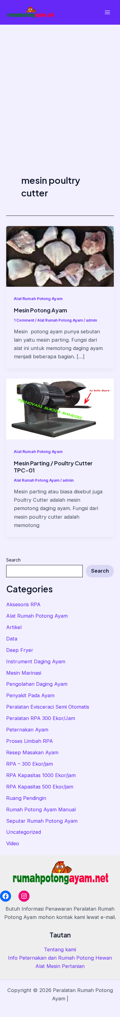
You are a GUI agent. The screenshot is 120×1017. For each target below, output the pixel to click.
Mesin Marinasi (23, 673)
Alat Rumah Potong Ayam (37, 616)
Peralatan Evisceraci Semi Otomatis (47, 707)
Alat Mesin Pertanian (60, 966)
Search (13, 559)
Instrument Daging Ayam (35, 661)
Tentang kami (60, 949)
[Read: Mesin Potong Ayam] (60, 256)
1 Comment (24, 320)
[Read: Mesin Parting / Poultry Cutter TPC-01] (60, 409)
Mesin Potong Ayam (40, 310)
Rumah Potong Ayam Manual (41, 809)
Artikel (14, 627)
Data (11, 639)
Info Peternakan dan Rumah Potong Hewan (60, 958)
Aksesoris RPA (23, 604)
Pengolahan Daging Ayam (36, 684)
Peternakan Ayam (27, 730)
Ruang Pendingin (26, 798)
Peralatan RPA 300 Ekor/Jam (40, 718)
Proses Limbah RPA (29, 741)
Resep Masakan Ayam (32, 752)
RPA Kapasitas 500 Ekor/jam (39, 787)
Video (12, 843)
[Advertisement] (60, 88)
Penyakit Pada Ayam (30, 695)
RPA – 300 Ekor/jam (29, 764)
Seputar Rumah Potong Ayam (42, 821)
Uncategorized (23, 832)
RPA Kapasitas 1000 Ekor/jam (41, 775)
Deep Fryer (19, 650)
